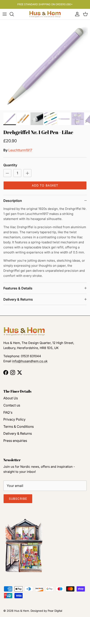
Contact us (11, 405)
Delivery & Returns (18, 299)
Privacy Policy (14, 419)
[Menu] (4, 14)
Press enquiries (15, 440)
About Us (10, 398)
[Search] (13, 14)
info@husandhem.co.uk (30, 361)
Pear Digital (55, 610)
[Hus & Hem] (45, 14)
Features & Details (17, 288)
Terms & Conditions (18, 426)
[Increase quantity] (27, 173)
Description (12, 201)
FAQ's (7, 412)
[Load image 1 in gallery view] (45, 65)
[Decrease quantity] (7, 173)
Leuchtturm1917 (20, 150)
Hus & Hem (21, 610)
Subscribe (18, 498)
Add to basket (45, 185)
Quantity (10, 165)
